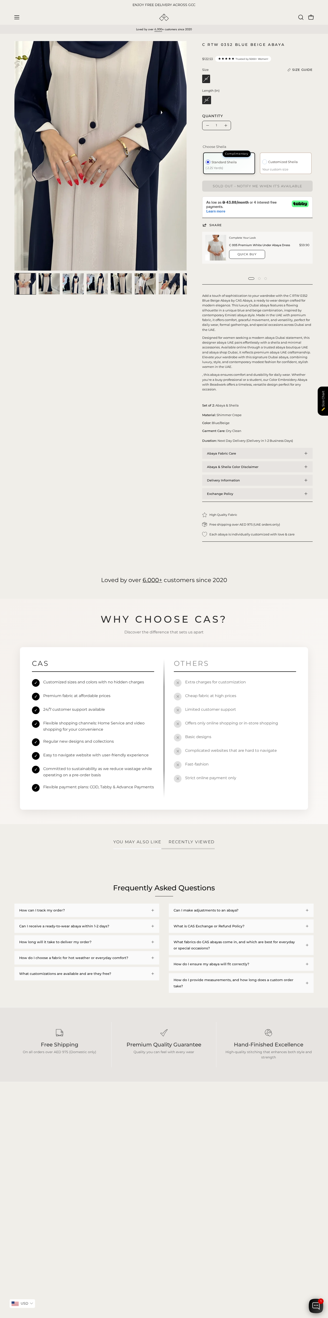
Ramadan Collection (31, 1210)
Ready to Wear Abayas (33, 1203)
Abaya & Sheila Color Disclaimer (232, 467)
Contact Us (85, 1217)
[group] (164, 5)
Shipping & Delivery (92, 1196)
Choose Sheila (214, 147)
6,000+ (152, 579)
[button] (301, 17)
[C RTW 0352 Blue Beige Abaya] (25, 284)
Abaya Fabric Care (221, 453)
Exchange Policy (220, 494)
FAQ (80, 1188)
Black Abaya (24, 1188)
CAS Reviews (25, 1217)
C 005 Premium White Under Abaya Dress (259, 245)
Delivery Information (223, 480)
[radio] (206, 79)
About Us (84, 1210)
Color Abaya (24, 1196)
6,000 (158, 29)
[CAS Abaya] (164, 17)
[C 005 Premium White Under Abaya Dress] (215, 248)
